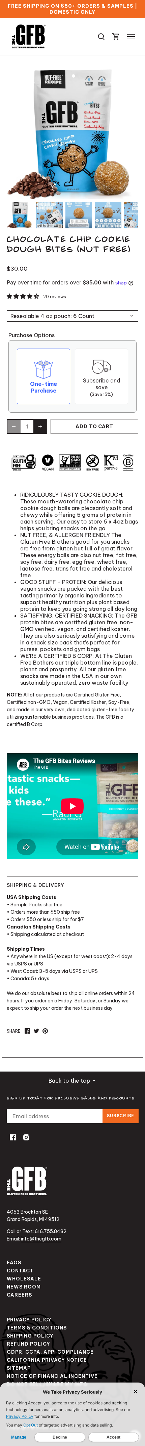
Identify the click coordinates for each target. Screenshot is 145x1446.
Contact (20, 1271)
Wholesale (24, 1279)
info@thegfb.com (41, 1239)
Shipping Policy (30, 1336)
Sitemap (19, 1368)
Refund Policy (28, 1344)
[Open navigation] (131, 36)
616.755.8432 (50, 1231)
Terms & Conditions (37, 1328)
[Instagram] (26, 1136)
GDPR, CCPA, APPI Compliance (50, 1352)
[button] (23, 296)
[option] (20, 215)
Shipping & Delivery (35, 885)
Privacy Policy (29, 1320)
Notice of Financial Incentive (52, 1376)
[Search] (101, 36)
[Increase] (40, 426)
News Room (24, 1287)
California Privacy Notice (47, 1360)
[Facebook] (13, 1136)
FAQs (14, 1263)
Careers (19, 1295)
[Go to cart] (116, 36)
